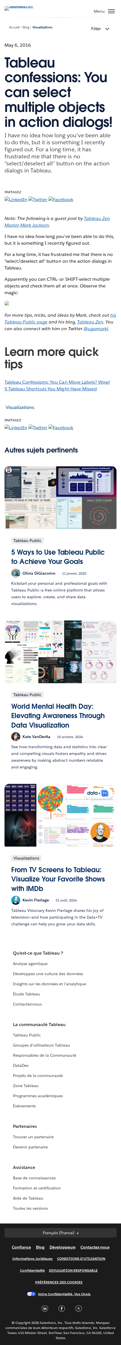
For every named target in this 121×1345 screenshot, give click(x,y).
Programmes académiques (38, 1095)
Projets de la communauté (38, 1075)
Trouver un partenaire (33, 1136)
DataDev (21, 1065)
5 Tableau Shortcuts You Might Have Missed (51, 389)
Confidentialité (32, 1270)
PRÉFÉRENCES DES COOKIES (58, 1282)
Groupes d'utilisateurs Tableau (41, 1045)
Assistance (24, 1167)
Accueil (14, 27)
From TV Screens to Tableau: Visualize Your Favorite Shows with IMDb (58, 879)
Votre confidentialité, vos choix (64, 1294)
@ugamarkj (96, 329)
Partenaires (25, 1126)
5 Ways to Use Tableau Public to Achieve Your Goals (58, 557)
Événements (24, 1105)
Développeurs (62, 1247)
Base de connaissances (34, 1177)
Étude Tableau (26, 994)
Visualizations (42, 27)
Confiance (21, 1247)
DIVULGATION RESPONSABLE (73, 1270)
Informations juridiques (32, 1258)
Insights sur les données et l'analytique (49, 983)
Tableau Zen (90, 322)
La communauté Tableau (39, 1024)
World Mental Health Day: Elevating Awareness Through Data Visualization (57, 716)
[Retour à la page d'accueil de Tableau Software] (24, 6)
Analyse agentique (30, 963)
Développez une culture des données (48, 973)
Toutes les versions (30, 1208)
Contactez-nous (27, 1004)
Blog (26, 27)
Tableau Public (27, 1035)
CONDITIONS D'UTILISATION (81, 1258)
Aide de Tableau (28, 1198)
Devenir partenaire (30, 1147)
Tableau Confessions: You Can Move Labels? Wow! (57, 382)
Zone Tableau (26, 1085)
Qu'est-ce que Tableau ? (38, 953)
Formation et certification (37, 1188)
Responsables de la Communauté (44, 1055)
